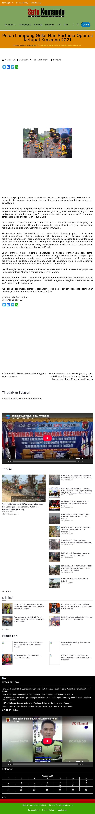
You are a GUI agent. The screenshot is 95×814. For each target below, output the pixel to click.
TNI (59, 24)
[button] (14, 24)
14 (60, 785)
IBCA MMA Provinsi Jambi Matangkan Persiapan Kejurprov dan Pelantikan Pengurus (74, 503)
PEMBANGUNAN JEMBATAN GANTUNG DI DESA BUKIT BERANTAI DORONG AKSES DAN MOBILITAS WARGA (76, 568)
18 (21, 788)
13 (47, 785)
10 (8, 785)
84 (7, 630)
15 (73, 785)
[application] (47, 438)
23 (86, 788)
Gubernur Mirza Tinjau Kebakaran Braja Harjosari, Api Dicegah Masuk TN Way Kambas (75, 516)
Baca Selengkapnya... (10, 514)
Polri (66, 24)
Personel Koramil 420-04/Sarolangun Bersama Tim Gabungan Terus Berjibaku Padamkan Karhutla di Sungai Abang (22, 506)
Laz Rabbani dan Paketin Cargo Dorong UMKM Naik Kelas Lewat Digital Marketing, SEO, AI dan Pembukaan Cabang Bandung (76, 491)
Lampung (57, 60)
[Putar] (5, 461)
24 (8, 790)
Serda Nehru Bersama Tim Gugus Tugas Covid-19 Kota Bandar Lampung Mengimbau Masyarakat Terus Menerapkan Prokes (71, 376)
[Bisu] (86, 461)
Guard (86, 24)
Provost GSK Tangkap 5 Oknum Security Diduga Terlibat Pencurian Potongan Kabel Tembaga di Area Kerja (29, 606)
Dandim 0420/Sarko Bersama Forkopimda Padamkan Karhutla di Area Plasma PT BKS (37, 694)
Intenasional (25, 24)
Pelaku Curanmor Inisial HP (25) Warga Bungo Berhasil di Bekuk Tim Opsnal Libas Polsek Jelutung (29, 619)
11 (21, 785)
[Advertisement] (47, 99)
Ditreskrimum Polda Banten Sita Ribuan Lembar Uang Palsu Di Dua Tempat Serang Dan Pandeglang (76, 606)
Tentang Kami (7, 3)
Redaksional (36, 3)
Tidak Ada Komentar (40, 60)
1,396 (8, 591)
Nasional (9, 24)
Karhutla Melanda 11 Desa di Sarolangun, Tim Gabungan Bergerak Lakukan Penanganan (76, 529)
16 (86, 785)
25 (21, 790)
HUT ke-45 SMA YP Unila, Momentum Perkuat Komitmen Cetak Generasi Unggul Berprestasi (76, 657)
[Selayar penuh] (90, 461)
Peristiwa (50, 24)
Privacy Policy (22, 3)
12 (34, 785)
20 (47, 788)
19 (34, 788)
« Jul (4, 797)
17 (8, 788)
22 (73, 788)
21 (60, 788)
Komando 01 (10, 60)
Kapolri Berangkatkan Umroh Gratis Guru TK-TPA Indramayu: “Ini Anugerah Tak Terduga (28, 644)
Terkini (7, 469)
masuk (17, 398)
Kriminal (38, 24)
